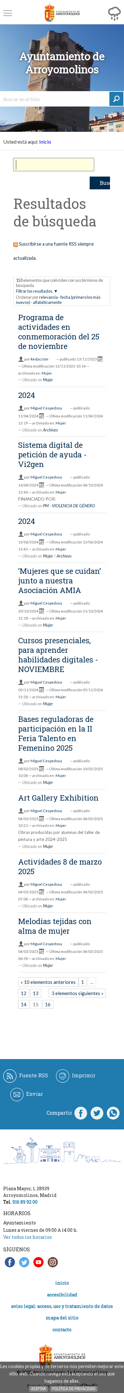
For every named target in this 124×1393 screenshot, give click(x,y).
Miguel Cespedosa (46, 408)
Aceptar (38, 1388)
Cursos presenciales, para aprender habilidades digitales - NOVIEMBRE (58, 654)
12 (23, 993)
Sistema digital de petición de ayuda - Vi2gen (52, 454)
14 (23, 1004)
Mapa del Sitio (62, 1318)
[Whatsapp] (113, 1112)
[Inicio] (62, 13)
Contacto (62, 1329)
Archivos (50, 429)
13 (35, 993)
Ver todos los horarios (27, 1237)
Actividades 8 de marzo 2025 (60, 866)
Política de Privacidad (73, 1388)
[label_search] (116, 99)
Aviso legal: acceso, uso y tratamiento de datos (62, 1306)
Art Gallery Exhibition (58, 798)
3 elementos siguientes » (77, 993)
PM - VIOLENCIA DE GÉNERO (69, 505)
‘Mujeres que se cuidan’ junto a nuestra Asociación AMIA (59, 580)
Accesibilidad (62, 1295)
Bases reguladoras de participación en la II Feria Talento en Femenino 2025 (55, 733)
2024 (26, 395)
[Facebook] (80, 1112)
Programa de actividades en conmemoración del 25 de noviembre (59, 331)
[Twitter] (97, 1112)
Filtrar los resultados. (34, 291)
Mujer (47, 373)
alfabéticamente (47, 302)
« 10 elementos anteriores (48, 982)
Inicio (45, 142)
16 (48, 1004)
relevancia (48, 297)
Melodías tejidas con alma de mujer (55, 926)
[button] (7, 13)
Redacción (39, 359)
